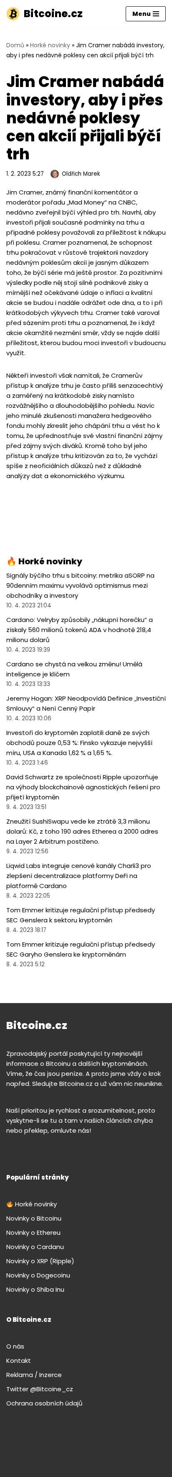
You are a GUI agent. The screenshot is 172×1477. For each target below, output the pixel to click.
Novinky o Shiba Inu (35, 1289)
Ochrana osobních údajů (44, 1403)
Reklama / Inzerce (34, 1374)
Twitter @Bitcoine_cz (39, 1389)
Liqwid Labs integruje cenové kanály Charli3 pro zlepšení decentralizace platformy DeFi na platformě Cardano (78, 875)
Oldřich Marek (81, 174)
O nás (15, 1346)
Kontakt (18, 1360)
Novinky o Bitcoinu (33, 1218)
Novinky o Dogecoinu (38, 1275)
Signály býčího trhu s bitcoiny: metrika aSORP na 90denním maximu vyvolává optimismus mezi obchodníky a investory (80, 585)
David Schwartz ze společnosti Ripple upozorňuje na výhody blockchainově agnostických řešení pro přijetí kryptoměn (83, 787)
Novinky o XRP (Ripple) (40, 1261)
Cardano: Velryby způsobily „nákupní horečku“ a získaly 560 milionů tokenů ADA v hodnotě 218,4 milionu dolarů (79, 629)
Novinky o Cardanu (35, 1246)
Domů (15, 45)
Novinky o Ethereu (33, 1232)
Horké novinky (50, 45)
